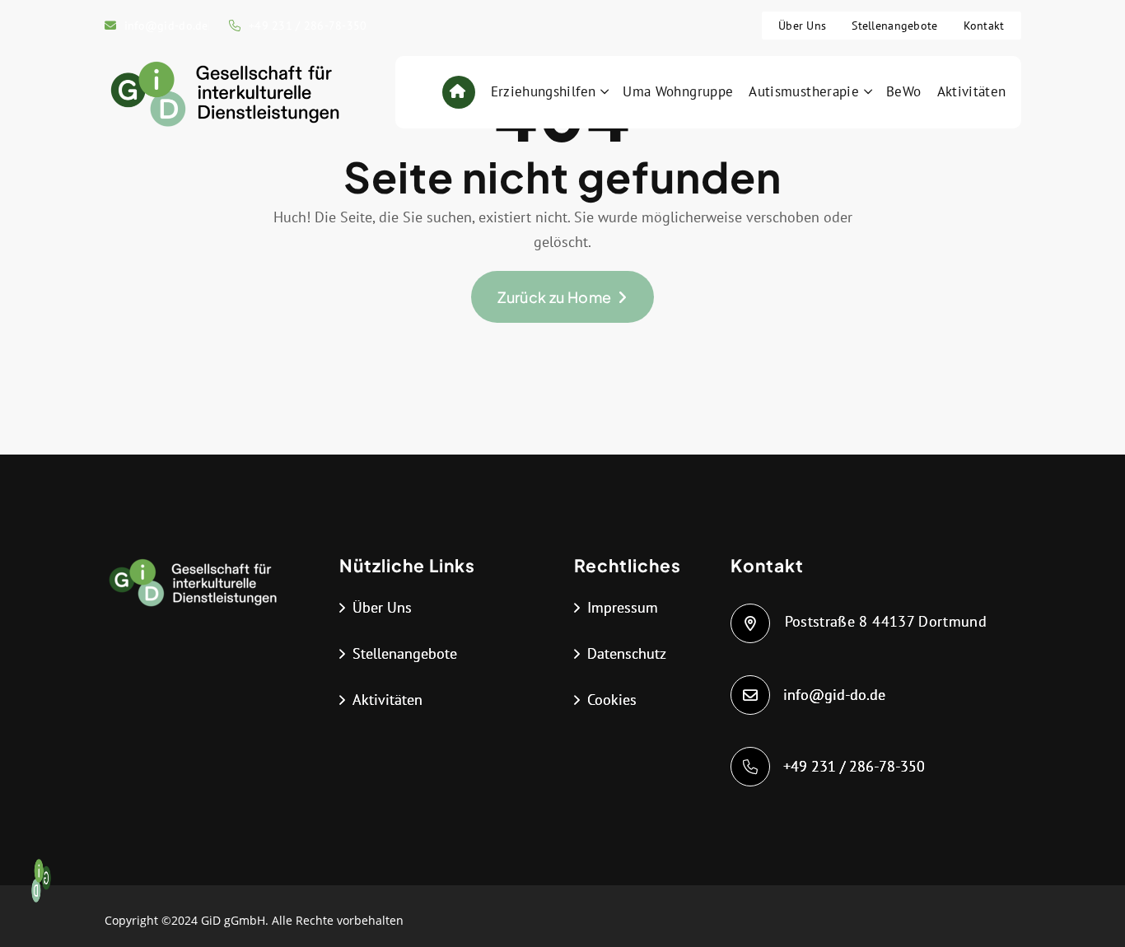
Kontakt (984, 25)
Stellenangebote (894, 25)
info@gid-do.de (166, 25)
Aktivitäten (971, 91)
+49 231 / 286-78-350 (308, 25)
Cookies (612, 699)
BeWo (903, 91)
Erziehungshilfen (543, 91)
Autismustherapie (804, 91)
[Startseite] (458, 92)
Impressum (622, 607)
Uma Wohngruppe (678, 91)
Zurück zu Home (554, 296)
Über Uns (802, 25)
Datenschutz (626, 653)
